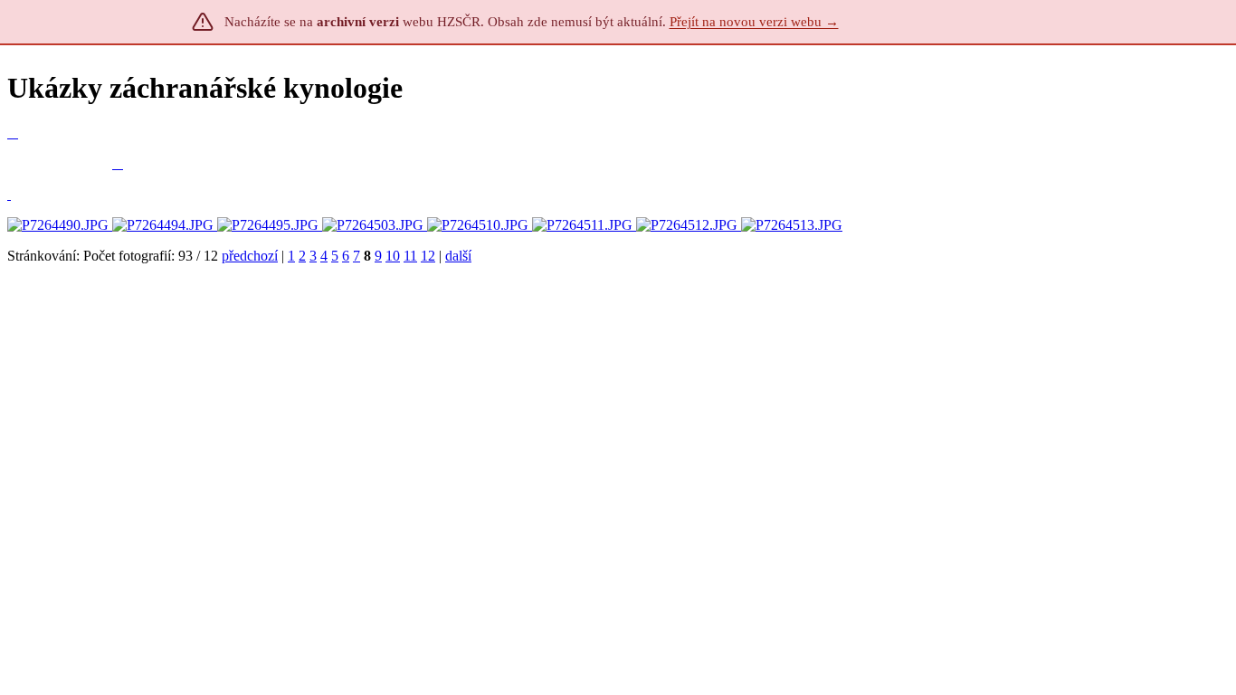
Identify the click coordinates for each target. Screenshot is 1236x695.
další (458, 255)
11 (410, 255)
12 (428, 255)
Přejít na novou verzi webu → (754, 21)
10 (392, 255)
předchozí (250, 255)
